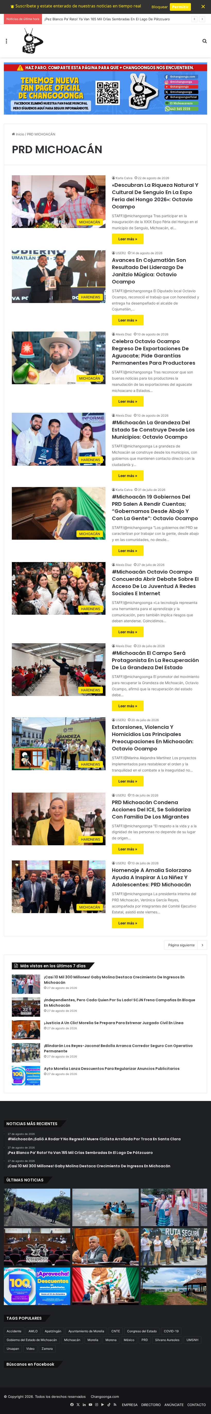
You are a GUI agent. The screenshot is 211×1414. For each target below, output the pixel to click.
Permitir (180, 6)
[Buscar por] (204, 43)
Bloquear (160, 6)
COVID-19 (171, 1331)
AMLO (33, 1331)
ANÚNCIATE (174, 1405)
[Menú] (6, 43)
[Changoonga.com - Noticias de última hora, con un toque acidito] (32, 41)
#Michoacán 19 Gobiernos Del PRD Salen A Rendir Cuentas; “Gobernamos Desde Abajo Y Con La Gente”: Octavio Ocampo (155, 507)
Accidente (14, 1331)
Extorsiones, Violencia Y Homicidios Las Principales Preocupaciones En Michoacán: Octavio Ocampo (153, 737)
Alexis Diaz (124, 334)
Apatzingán (53, 1331)
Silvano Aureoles (167, 1340)
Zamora (47, 1349)
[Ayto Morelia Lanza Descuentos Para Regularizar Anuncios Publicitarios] (26, 1075)
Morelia (92, 1340)
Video (30, 1349)
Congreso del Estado (142, 1331)
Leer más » (127, 239)
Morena (111, 1340)
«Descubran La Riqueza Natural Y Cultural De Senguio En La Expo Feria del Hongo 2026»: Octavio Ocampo (155, 195)
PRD (145, 1340)
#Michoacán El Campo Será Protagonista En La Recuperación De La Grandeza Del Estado (155, 660)
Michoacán (72, 1340)
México (129, 1340)
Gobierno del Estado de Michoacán (32, 1340)
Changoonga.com (105, 1396)
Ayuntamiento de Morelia (86, 1331)
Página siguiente (181, 945)
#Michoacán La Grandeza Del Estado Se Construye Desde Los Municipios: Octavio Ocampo (153, 429)
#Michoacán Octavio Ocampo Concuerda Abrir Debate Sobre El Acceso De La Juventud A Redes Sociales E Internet (155, 582)
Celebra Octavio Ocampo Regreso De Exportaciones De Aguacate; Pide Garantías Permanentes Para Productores (153, 352)
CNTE (115, 1331)
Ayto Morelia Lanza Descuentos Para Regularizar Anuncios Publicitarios (112, 1068)
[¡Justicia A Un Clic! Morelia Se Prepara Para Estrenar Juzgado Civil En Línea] (26, 1030)
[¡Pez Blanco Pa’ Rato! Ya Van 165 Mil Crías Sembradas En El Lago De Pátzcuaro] (105, 1207)
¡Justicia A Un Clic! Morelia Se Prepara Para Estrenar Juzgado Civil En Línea (113, 1022)
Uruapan (13, 1349)
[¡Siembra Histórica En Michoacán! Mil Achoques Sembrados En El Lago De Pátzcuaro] (174, 1286)
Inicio (19, 134)
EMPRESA (130, 1405)
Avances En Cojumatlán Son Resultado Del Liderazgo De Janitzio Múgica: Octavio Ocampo (149, 270)
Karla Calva (124, 178)
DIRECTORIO (151, 1405)
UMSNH (192, 1340)
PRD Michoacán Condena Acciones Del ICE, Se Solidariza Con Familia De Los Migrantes (151, 809)
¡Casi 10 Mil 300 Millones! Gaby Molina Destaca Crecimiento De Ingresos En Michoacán (114, 19)
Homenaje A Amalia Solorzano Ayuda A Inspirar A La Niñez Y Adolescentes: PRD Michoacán (151, 877)
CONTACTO (196, 1405)
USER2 (121, 253)
